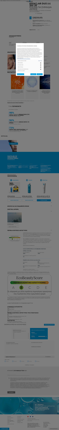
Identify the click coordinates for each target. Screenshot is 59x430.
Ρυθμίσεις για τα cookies (21, 70)
